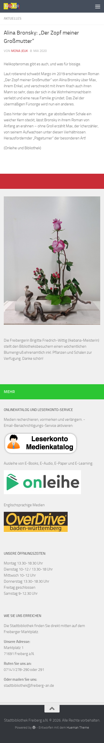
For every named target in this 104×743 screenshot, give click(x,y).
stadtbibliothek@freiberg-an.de (29, 685)
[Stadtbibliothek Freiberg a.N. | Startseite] (14, 6)
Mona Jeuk (19, 51)
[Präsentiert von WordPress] (34, 727)
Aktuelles (12, 18)
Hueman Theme (78, 727)
